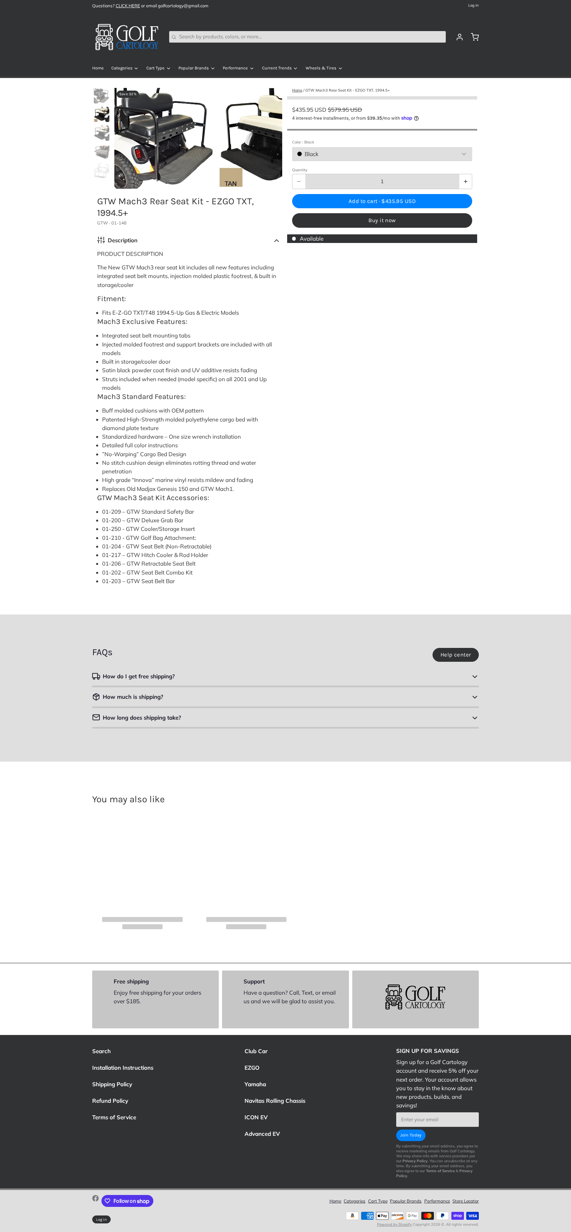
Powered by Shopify (394, 1224)
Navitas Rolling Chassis (275, 1100)
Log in (473, 5)
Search (101, 1051)
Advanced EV (262, 1133)
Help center (455, 655)
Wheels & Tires (321, 67)
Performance (235, 67)
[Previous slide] (124, 137)
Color (303, 142)
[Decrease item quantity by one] (298, 181)
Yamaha (255, 1084)
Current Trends (277, 67)
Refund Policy (110, 1100)
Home (98, 67)
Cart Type (155, 67)
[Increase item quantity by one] (465, 181)
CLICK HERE (128, 5)
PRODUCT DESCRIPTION (130, 253)
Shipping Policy (112, 1084)
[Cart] (472, 37)
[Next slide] (273, 137)
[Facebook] (95, 1201)
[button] (382, 201)
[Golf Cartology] (127, 37)
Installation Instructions (122, 1067)
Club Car (256, 1051)
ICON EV (256, 1117)
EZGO (252, 1067)
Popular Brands (193, 67)
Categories (122, 67)
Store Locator (465, 1201)
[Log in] (457, 37)
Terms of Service (114, 1117)
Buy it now (382, 220)
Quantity (299, 170)
